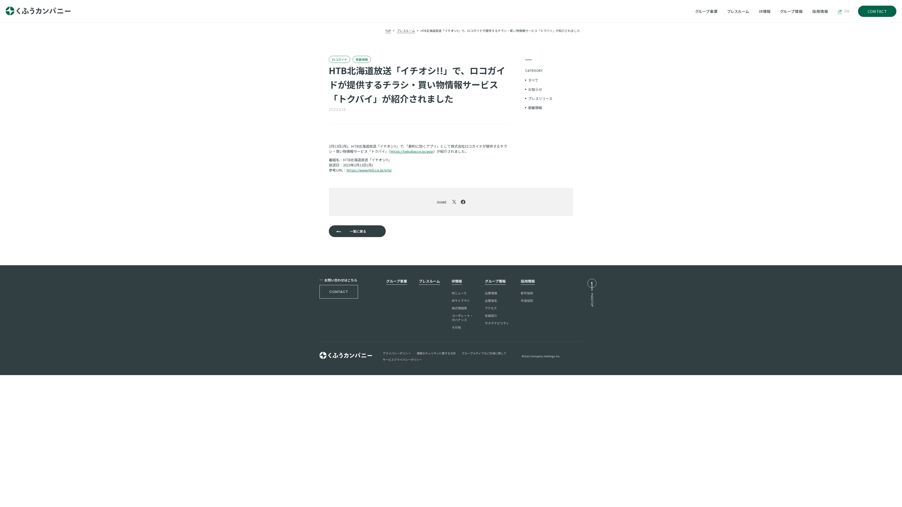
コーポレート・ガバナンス (462, 318)
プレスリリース (540, 98)
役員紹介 (491, 316)
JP (840, 11)
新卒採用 (527, 293)
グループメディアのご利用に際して (484, 353)
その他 (456, 327)
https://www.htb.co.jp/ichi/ (369, 170)
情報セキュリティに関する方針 (436, 353)
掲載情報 (535, 107)
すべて (533, 80)
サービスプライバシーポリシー (402, 359)
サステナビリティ (497, 323)
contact (338, 291)
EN (846, 11)
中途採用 (527, 301)
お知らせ (535, 89)
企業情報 (491, 293)
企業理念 (491, 301)
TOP (388, 30)
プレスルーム (406, 30)
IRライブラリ (461, 301)
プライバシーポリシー (397, 353)
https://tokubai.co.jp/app (411, 151)
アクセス (491, 308)
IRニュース (459, 293)
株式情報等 (459, 308)
